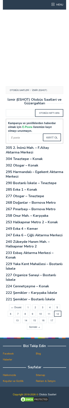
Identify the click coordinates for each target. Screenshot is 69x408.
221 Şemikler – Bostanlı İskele (30, 299)
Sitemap (40, 375)
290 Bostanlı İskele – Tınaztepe (31, 183)
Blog (38, 353)
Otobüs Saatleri (47, 394)
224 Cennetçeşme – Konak (27, 286)
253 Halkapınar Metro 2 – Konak (32, 222)
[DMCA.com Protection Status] (34, 399)
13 (17, 320)
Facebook (8, 353)
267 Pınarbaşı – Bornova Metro (31, 209)
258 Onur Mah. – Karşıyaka (27, 215)
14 (26, 320)
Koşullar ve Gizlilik (13, 381)
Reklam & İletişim (46, 381)
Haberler (7, 359)
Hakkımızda (9, 375)
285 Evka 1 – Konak (21, 189)
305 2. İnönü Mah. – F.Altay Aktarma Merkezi (27, 150)
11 (49, 313)
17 (51, 320)
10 (40, 313)
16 (43, 320)
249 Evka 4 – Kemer (22, 228)
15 (34, 320)
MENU (59, 5)
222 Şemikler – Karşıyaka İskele (31, 292)
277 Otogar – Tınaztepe (25, 196)
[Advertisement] (34, 47)
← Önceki (16, 307)
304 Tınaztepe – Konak (24, 159)
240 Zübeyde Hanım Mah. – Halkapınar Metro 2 (28, 244)
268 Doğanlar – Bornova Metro (31, 202)
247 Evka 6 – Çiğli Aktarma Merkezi (34, 235)
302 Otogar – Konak (22, 165)
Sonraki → (34, 326)
